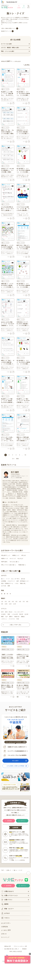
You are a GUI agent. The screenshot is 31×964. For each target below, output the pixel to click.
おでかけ (7, 913)
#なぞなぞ (20, 558)
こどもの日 (15, 614)
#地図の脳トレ (22, 564)
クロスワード (11, 581)
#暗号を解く (4, 561)
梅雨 (2, 616)
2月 (6, 601)
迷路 (9, 585)
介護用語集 (4, 926)
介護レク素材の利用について (8, 28)
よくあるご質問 (6, 930)
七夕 (6, 616)
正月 (2, 612)
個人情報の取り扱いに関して (11, 948)
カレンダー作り (15, 578)
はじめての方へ (6, 923)
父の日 (26, 614)
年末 (18, 619)
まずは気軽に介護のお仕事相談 (15, 766)
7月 (24, 601)
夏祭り (11, 616)
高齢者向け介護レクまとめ (7, 649)
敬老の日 (17, 616)
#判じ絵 (23, 555)
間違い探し (23, 583)
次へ (13, 458)
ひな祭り (3, 614)
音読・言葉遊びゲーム (7, 583)
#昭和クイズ (4, 558)
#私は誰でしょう (5, 555)
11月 (10, 604)
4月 (13, 601)
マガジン (7, 918)
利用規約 (24, 948)
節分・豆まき (8, 612)
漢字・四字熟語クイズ (23, 581)
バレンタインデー (19, 612)
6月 (20, 601)
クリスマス (12, 619)
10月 (6, 604)
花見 (9, 614)
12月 (14, 604)
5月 (16, 601)
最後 (17, 458)
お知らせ (4, 933)
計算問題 (3, 581)
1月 (2, 601)
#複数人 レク (15, 555)
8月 (27, 601)
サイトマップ (5, 937)
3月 (9, 601)
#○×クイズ (13, 558)
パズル (16, 583)
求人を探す (15, 760)
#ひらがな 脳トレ (14, 561)
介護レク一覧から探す (9, 571)
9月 (2, 604)
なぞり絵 (3, 585)
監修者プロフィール (6, 31)
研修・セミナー (9, 908)
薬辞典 (6, 904)
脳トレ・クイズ (5, 89)
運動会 (23, 616)
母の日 (21, 614)
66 (25, 455)
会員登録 (18, 7)
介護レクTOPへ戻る (15, 624)
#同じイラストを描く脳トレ (8, 564)
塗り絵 (23, 578)
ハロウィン (4, 619)
